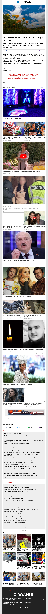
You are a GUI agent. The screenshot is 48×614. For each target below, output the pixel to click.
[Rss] (30, 607)
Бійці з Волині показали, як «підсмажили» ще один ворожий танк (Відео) (22, 75)
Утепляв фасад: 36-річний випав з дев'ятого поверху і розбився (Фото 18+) (23, 74)
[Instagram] (23, 607)
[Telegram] (25, 607)
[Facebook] (18, 607)
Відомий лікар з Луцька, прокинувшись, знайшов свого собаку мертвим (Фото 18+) (25, 77)
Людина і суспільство (14, 4)
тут (8, 82)
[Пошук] (44, 2)
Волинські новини (6, 4)
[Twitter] (20, 607)
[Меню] (3, 2)
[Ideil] (24, 610)
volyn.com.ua (12, 590)
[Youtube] (27, 607)
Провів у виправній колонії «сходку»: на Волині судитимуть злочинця (22, 78)
